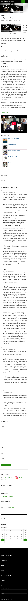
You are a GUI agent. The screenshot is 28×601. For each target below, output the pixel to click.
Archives (3, 15)
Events (2, 570)
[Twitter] (11, 477)
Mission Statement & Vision (6, 575)
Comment (3, 429)
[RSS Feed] (4, 479)
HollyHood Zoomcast (6, 573)
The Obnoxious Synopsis (6, 583)
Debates (2, 565)
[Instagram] (16, 477)
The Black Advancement (7, 1)
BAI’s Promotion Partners (6, 555)
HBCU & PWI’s (4, 112)
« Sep (2, 544)
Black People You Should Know (8, 557)
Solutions (3, 578)
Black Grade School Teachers (14, 150)
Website (3, 458)
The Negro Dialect (4, 176)
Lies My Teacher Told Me (13, 156)
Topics (2, 585)
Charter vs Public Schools (13, 138)
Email (2, 453)
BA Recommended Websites (7, 496)
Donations (8, 504)
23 (2, 540)
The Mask (10, 162)
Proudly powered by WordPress (6, 599)
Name (2, 447)
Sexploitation (12, 507)
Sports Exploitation (12, 144)
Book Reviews (4, 488)
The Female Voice (4, 580)
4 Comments (17, 20)
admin (11, 20)
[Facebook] (4, 477)
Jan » (26, 544)
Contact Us (3, 562)
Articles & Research (5, 552)
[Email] (21, 477)
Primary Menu (26, 1)
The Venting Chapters (5, 588)
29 (25, 540)
